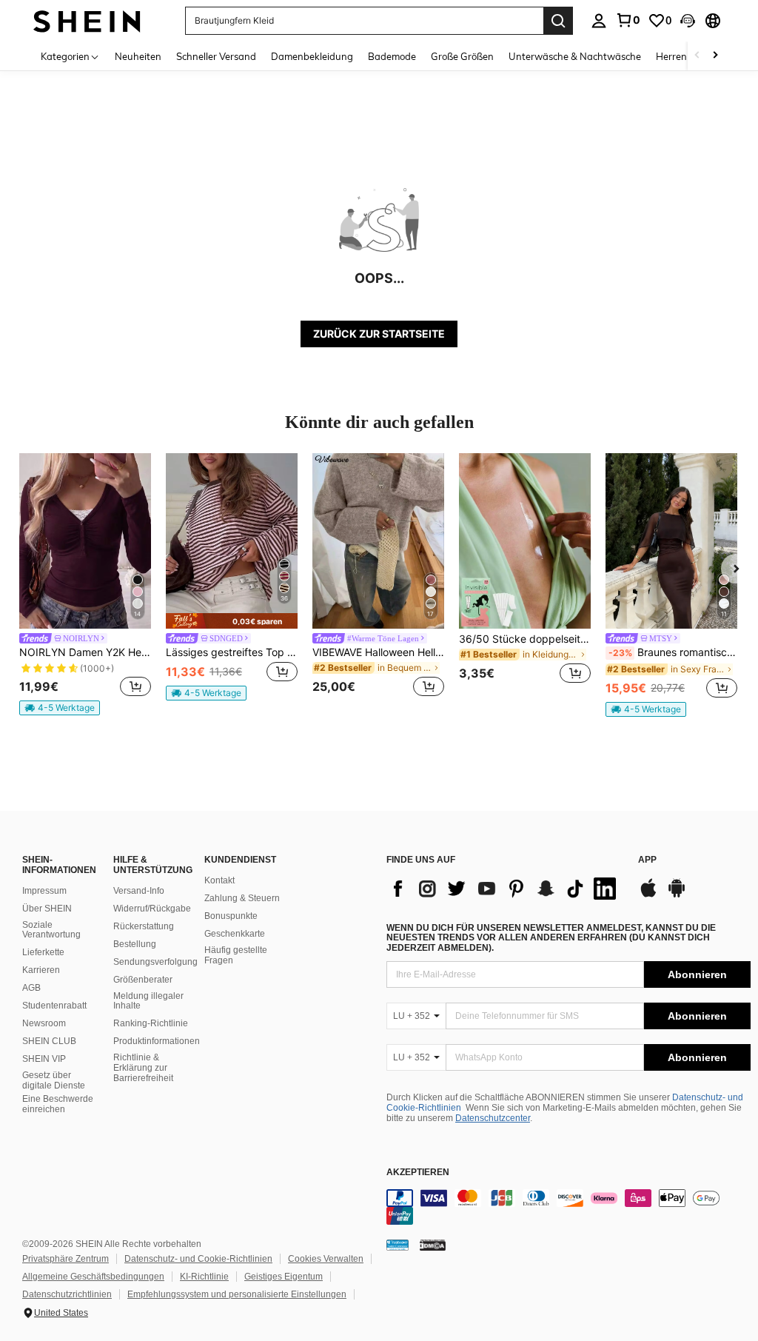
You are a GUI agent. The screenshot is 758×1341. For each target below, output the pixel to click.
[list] (504, 888)
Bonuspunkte (231, 916)
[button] (688, 21)
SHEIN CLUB (49, 1041)
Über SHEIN (47, 908)
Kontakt (219, 880)
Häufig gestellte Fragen (235, 955)
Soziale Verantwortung (51, 930)
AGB (31, 988)
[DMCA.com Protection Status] (433, 1245)
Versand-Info (138, 891)
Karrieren (41, 970)
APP (647, 860)
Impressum (44, 891)
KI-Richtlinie (204, 1276)
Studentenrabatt (54, 1005)
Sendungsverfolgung (155, 962)
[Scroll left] (697, 55)
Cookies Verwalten (325, 1259)
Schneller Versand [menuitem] (216, 56)
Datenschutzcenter (492, 1118)
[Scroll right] (715, 55)
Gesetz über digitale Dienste (53, 1080)
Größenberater (142, 979)
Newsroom (44, 1023)
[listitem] (85, 584)
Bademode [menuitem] (392, 56)
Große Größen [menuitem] (462, 56)
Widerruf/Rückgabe (152, 908)
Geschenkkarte (234, 934)
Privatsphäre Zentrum (65, 1259)
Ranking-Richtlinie (150, 1023)
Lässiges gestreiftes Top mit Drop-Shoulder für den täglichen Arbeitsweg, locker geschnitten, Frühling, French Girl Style (232, 652)
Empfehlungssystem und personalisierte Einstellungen (236, 1294)
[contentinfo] (568, 1207)
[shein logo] (87, 20)
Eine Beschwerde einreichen (57, 1104)
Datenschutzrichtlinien (67, 1294)
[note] (59, 707)
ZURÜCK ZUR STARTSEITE (379, 333)
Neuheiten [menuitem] (138, 56)
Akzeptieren (417, 1172)
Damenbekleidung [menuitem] (312, 56)
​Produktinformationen (156, 1041)
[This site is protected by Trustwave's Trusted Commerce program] (397, 1245)
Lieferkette (43, 952)
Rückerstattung (143, 926)
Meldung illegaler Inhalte (148, 1001)
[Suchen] (558, 21)
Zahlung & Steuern (242, 898)
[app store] (648, 895)
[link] (627, 20)
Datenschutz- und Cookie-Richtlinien (198, 1259)
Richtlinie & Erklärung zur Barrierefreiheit (143, 1067)
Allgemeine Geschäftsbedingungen (93, 1276)
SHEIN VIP (44, 1059)
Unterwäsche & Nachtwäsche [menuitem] (575, 56)
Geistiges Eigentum (283, 1276)
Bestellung (134, 944)
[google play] (676, 895)
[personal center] (599, 21)
